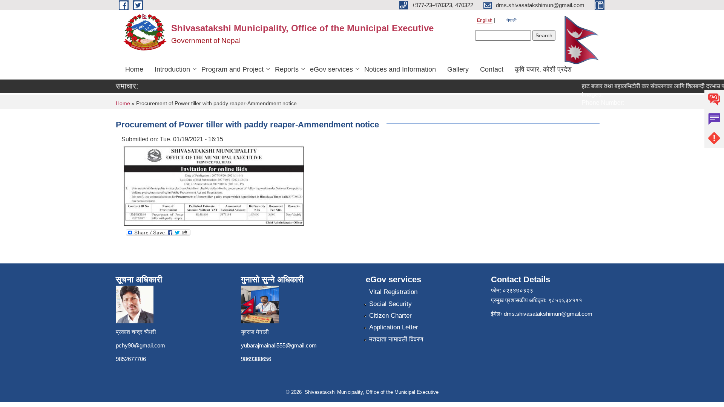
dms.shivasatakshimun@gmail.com (548, 314)
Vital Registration (393, 291)
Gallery (458, 69)
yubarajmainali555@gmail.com (279, 345)
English (484, 20)
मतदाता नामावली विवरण (396, 339)
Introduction (172, 69)
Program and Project (232, 69)
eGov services (331, 69)
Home (134, 69)
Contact (491, 69)
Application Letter (393, 327)
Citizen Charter (390, 315)
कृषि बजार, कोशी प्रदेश (543, 69)
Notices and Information (400, 69)
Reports (287, 69)
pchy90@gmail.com (140, 345)
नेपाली (511, 20)
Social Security (390, 304)
